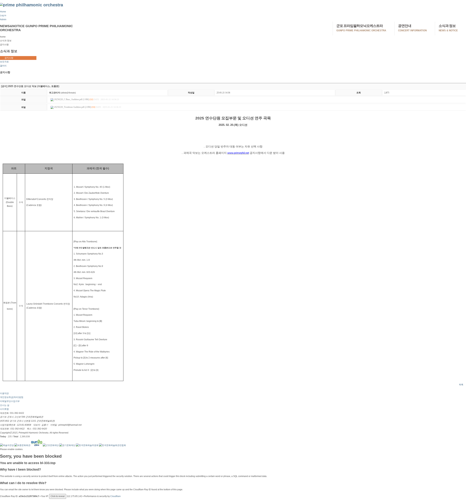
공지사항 (9, 58)
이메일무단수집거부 (10, 401)
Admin (3, 19)
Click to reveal (58, 496)
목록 (461, 384)
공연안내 (412, 28)
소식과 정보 (448, 28)
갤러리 (3, 65)
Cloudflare (115, 496)
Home (3, 11)
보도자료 (4, 61)
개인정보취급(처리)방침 (11, 397)
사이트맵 (4, 409)
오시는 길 (4, 405)
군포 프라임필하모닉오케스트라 (361, 28)
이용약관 (4, 393)
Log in (3, 15)
